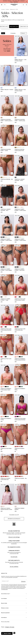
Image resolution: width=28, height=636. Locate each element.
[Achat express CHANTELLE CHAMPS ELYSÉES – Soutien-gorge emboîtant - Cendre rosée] (26, 233)
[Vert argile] (22, 357)
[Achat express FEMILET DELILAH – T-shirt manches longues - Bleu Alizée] (26, 54)
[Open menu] (1, 4)
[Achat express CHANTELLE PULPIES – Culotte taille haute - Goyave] (12, 472)
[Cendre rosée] (15, 177)
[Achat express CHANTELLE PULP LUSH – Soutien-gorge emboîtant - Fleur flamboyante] (12, 323)
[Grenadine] (22, 446)
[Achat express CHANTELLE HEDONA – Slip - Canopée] (12, 173)
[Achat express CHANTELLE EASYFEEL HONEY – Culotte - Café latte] (12, 143)
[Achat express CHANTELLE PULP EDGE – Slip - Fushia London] (12, 442)
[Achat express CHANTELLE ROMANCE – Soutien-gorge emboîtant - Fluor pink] (26, 353)
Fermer (14, 633)
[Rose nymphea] (3, 506)
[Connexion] (23, 4)
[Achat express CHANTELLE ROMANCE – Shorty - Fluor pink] (26, 383)
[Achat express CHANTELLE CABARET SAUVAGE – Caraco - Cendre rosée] (26, 173)
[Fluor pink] (15, 357)
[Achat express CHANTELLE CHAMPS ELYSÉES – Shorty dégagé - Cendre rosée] (12, 263)
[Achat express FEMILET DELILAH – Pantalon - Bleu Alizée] (12, 84)
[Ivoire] (22, 147)
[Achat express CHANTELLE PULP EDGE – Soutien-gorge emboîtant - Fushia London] (26, 412)
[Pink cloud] (22, 207)
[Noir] (20, 357)
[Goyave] (15, 446)
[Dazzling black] (3, 237)
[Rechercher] (4, 4)
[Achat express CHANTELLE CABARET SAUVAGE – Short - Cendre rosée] (12, 203)
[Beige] (18, 147)
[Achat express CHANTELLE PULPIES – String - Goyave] (26, 442)
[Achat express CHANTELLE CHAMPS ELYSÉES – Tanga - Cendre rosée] (12, 293)
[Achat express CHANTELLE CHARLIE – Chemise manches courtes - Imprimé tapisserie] (12, 502)
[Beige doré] (18, 357)
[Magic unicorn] (18, 297)
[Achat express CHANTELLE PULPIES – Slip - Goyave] (26, 472)
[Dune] (18, 207)
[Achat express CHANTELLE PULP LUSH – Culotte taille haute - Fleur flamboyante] (26, 323)
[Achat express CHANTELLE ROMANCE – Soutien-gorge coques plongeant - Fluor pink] (12, 383)
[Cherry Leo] (18, 446)
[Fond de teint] (20, 446)
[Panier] (26, 4)
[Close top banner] (26, 1)
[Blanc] (20, 147)
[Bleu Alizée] (15, 57)
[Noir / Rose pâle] (20, 297)
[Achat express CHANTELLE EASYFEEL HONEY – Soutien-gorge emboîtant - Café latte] (26, 113)
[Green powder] (8, 237)
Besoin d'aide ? (8, 633)
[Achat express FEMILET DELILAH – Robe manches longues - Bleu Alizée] (26, 84)
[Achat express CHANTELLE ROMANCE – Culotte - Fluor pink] (12, 412)
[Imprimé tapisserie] (1, 506)
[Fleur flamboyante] (15, 297)
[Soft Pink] (20, 416)
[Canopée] (15, 147)
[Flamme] (6, 476)
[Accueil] (14, 5)
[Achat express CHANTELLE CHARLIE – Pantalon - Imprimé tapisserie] (26, 502)
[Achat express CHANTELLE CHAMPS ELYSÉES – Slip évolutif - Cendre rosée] (26, 263)
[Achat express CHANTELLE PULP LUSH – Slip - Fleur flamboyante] (12, 353)
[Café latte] (1, 117)
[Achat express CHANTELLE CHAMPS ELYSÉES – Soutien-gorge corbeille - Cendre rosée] (12, 233)
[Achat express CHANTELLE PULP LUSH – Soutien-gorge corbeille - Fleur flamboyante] (26, 293)
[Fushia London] (15, 416)
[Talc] (3, 147)
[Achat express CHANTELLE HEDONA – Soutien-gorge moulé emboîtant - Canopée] (26, 143)
